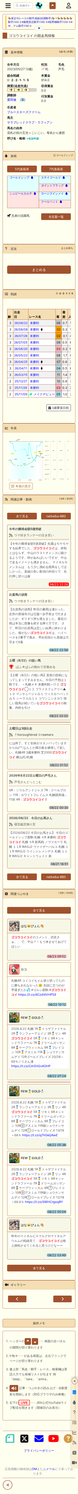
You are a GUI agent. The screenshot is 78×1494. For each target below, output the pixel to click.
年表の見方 (23, 486)
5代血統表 (22, 169)
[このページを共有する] (7, 1485)
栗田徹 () (16, 99)
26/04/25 (21, 362)
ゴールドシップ (19, 177)
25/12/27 (21, 381)
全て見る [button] (22, 516)
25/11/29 (21, 387)
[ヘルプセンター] (68, 1438)
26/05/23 (21, 355)
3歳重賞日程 (60, 408)
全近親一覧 (56, 216)
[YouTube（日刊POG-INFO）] (53, 1438)
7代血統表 (56, 169)
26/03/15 (21, 375)
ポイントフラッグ (52, 185)
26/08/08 (21, 329)
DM (34, 1469)
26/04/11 (21, 368)
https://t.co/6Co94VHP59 (37, 994)
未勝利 (34, 323)
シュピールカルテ (21, 193)
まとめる (39, 269)
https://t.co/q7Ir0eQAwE (40, 1135)
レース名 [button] (35, 316)
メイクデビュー (44, 394)
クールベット (49, 201)
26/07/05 (21, 342)
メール (50, 1469)
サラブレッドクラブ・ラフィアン (30, 122)
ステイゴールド (51, 177)
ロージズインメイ (52, 193)
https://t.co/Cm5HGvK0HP (30, 1066)
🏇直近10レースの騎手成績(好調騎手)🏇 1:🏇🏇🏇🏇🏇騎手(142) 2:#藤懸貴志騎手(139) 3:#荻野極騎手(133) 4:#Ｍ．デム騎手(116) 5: (40, 22)
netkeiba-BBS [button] (56, 516)
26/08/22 (21, 323)
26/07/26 (21, 336)
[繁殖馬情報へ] (31, 177)
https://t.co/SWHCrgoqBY (44, 1202)
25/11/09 (21, 394)
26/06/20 (21, 349)
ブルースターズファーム (24, 112)
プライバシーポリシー (39, 1450)
